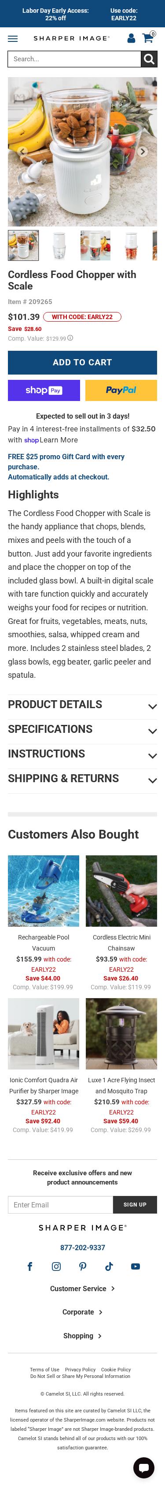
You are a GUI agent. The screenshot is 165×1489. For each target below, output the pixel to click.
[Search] (149, 59)
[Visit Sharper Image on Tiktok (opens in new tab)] (109, 1266)
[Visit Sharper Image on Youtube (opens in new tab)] (135, 1266)
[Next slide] (142, 151)
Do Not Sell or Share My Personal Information (80, 1376)
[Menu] (14, 39)
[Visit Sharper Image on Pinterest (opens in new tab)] (82, 1266)
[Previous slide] (22, 151)
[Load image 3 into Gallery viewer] (95, 245)
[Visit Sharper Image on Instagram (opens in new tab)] (56, 1266)
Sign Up (135, 1205)
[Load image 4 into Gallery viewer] (131, 245)
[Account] (131, 39)
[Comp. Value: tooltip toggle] (70, 338)
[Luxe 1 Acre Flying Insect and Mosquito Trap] (121, 1033)
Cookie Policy (116, 1370)
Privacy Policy (80, 1370)
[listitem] (82, 13)
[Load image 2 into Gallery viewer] (59, 245)
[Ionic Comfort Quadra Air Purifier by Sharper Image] (43, 1033)
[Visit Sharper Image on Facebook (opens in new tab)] (30, 1266)
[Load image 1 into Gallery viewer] (23, 245)
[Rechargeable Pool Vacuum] (43, 891)
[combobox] (82, 59)
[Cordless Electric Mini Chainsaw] (121, 891)
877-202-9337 (82, 1248)
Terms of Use (44, 1370)
